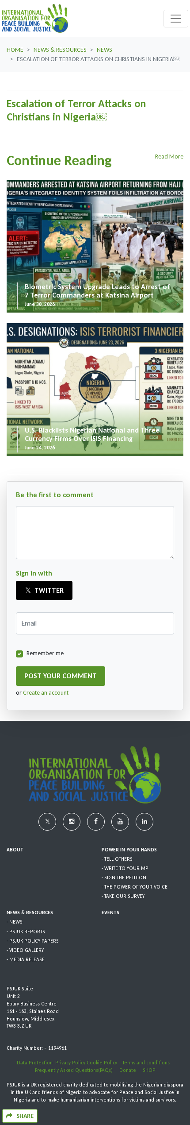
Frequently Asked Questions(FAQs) (77, 1070)
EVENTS (110, 912)
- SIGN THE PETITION (124, 877)
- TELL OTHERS (117, 859)
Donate (131, 1070)
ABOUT (15, 850)
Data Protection (35, 1062)
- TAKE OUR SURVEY (123, 896)
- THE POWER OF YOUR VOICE (134, 887)
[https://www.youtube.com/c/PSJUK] (120, 821)
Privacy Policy (70, 1062)
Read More (169, 156)
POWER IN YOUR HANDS (129, 850)
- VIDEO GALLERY (25, 950)
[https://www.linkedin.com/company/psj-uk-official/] (144, 821)
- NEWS (15, 922)
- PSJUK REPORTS (26, 931)
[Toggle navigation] (175, 18)
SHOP (149, 1070)
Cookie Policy (102, 1062)
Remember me (45, 653)
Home (15, 50)
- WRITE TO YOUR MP (125, 868)
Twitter (48, 590)
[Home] (35, 18)
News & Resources (60, 50)
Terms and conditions (148, 1062)
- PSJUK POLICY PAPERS (33, 941)
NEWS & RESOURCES (30, 912)
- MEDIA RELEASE (26, 959)
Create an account (45, 692)
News (104, 50)
